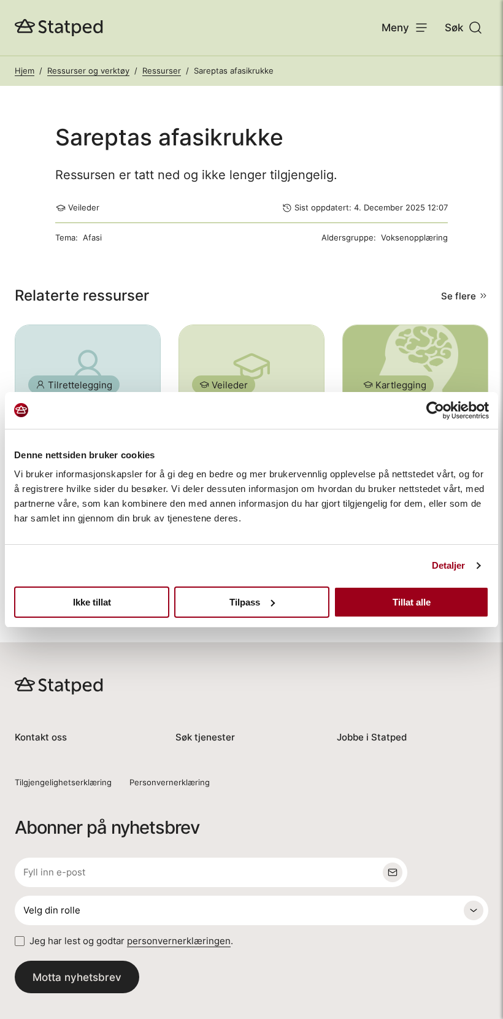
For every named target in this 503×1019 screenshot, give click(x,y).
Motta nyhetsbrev (77, 977)
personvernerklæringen (179, 941)
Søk (454, 27)
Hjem (24, 70)
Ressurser (161, 70)
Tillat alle (412, 602)
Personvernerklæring (169, 782)
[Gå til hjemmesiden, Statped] (59, 27)
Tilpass (244, 602)
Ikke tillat (92, 602)
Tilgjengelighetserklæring (63, 782)
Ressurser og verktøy (88, 70)
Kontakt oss (41, 737)
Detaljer (449, 565)
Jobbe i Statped (372, 737)
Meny (395, 27)
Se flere (458, 296)
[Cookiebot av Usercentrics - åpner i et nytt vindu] (435, 410)
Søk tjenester (205, 737)
